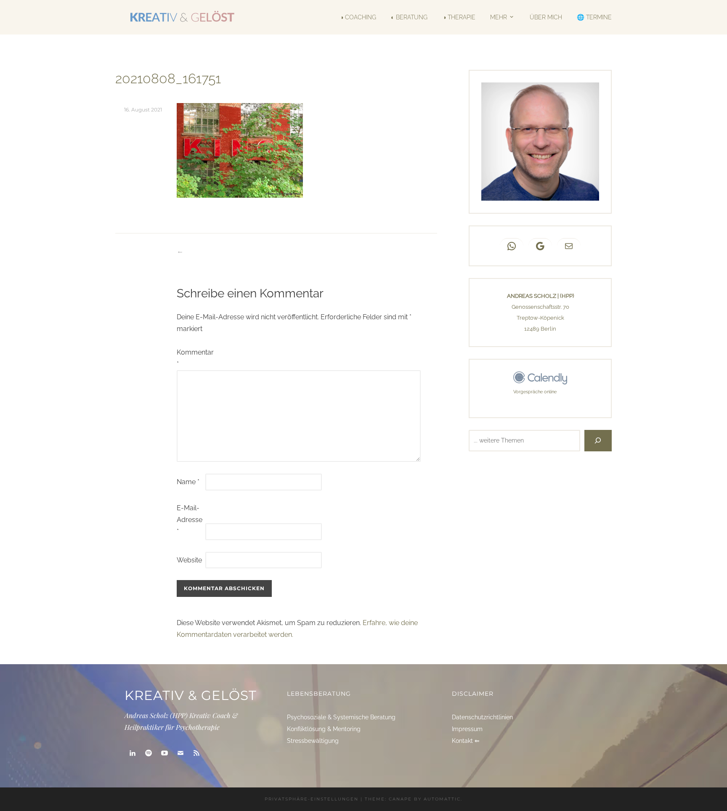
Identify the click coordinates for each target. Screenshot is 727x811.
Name (188, 482)
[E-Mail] (180, 753)
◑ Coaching (358, 17)
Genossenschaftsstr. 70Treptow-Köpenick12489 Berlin (540, 318)
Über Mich (546, 17)
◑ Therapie (459, 17)
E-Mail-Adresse (189, 519)
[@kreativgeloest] (164, 753)
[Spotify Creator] (149, 753)
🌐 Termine (594, 17)
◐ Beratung (409, 17)
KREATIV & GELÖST (191, 695)
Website (189, 560)
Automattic (442, 799)
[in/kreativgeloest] (133, 753)
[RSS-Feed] (196, 753)
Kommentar (190, 358)
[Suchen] (598, 441)
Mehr (498, 17)
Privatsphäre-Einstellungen (311, 799)
